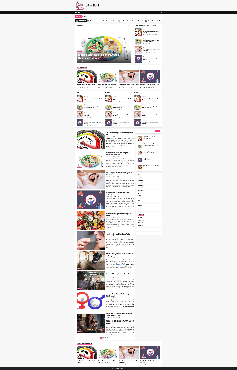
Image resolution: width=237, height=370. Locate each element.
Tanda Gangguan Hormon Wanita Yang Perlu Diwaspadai (108, 21)
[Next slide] (130, 25)
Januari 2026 (140, 183)
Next (108, 337)
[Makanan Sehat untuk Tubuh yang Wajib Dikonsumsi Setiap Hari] (108, 76)
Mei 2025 (139, 200)
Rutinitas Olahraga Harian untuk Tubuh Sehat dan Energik (91, 260)
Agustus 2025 (140, 193)
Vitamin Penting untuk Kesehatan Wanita (91, 240)
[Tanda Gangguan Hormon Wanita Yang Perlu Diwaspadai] (104, 45)
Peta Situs (140, 217)
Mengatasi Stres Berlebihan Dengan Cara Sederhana (134, 21)
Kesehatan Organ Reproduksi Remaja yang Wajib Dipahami (91, 300)
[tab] (139, 26)
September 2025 (141, 190)
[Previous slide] (129, 25)
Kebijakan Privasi (141, 220)
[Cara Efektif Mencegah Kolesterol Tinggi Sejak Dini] (87, 76)
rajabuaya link (121, 264)
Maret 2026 (140, 178)
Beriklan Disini (140, 222)
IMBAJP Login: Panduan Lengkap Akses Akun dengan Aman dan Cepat (91, 323)
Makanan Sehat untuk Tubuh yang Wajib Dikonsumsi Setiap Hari (138, 41)
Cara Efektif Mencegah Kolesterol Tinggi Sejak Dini (138, 32)
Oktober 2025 (140, 188)
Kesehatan (77, 12)
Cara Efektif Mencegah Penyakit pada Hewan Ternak (91, 280)
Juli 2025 (139, 195)
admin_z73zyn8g (81, 61)
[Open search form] (161, 12)
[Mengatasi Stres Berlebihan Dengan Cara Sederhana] (150, 76)
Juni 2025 (140, 198)
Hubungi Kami (140, 225)
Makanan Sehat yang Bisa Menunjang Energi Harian (161, 21)
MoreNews (115, 368)
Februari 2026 (140, 180)
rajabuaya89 (118, 280)
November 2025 (141, 185)
